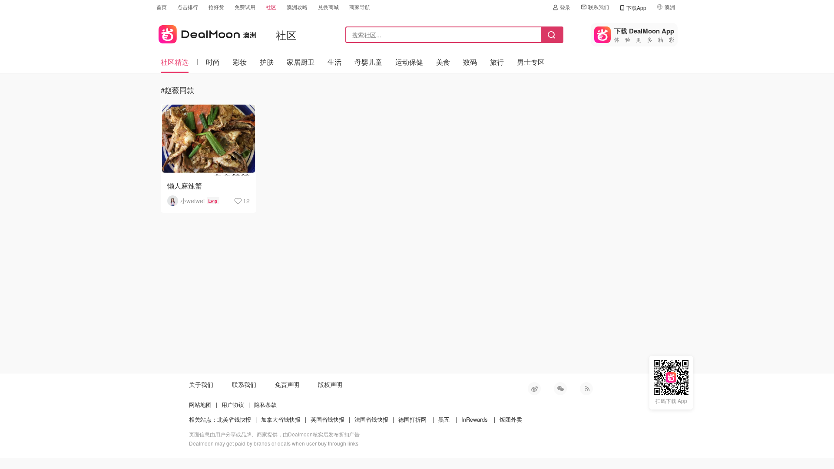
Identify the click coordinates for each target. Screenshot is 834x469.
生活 (334, 62)
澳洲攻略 (297, 6)
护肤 (267, 62)
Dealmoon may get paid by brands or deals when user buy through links (273, 443)
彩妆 (240, 62)
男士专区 (531, 62)
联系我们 (598, 6)
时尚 (213, 62)
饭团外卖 (511, 419)
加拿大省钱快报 (281, 419)
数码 (470, 62)
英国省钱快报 (327, 419)
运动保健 (409, 62)
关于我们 (201, 384)
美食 (443, 62)
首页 (161, 6)
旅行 (497, 62)
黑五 (444, 419)
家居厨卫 (300, 62)
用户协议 (233, 404)
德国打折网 (412, 419)
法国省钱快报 (371, 419)
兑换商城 (328, 6)
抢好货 (216, 6)
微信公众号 (560, 388)
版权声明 (330, 384)
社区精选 (175, 62)
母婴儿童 (368, 62)
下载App (636, 7)
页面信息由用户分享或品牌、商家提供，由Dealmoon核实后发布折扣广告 (274, 434)
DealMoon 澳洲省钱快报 (206, 33)
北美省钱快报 (234, 419)
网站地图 (200, 404)
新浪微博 (534, 388)
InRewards (474, 419)
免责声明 (287, 384)
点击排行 (187, 6)
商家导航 (359, 6)
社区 (271, 6)
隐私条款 (265, 404)
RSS (586, 388)
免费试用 (245, 6)
